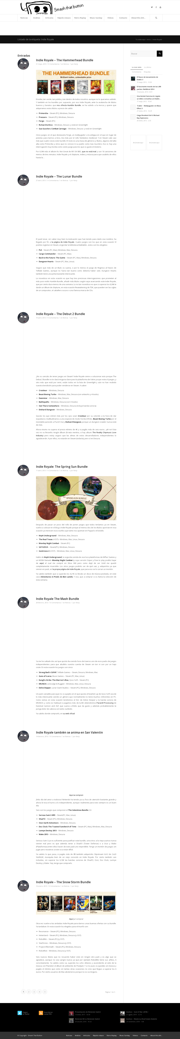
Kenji (76, 64)
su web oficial (69, 713)
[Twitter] (152, 7)
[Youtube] (160, 7)
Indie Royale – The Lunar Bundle (59, 176)
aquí (41, 563)
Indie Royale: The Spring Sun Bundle (62, 467)
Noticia (66, 64)
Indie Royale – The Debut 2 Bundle (60, 314)
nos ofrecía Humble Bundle (69, 105)
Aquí (71, 919)
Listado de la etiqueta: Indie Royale (36, 39)
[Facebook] (156, 7)
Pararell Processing (105, 703)
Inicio (149, 39)
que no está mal (89, 151)
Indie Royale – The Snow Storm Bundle (63, 882)
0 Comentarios (53, 64)
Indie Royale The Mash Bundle (57, 599)
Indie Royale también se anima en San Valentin (69, 732)
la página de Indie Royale (63, 242)
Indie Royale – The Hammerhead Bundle (64, 60)
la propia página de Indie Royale (66, 569)
